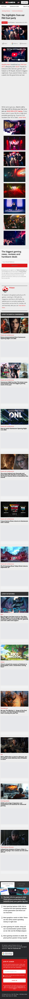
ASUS (17, 67)
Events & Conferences (17, 11)
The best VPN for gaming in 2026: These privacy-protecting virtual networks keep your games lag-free (15, 899)
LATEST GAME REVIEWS (21, 885)
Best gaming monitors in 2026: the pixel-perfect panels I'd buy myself (15, 937)
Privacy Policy (20, 986)
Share (5, 43)
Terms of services (21, 270)
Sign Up (14, 980)
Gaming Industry (6, 11)
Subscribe (24, 2)
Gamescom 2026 (14, 6)
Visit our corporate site (14, 948)
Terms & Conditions (13, 987)
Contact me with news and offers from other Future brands (15, 976)
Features (4, 22)
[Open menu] (3, 2)
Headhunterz (6, 64)
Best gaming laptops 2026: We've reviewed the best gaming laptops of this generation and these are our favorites (15, 909)
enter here (22, 117)
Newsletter (24, 43)
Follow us (16, 43)
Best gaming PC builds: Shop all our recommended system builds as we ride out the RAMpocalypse (14, 929)
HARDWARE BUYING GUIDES (7, 885)
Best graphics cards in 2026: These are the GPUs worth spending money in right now (15, 920)
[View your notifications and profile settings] (14, 2)
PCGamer (12, 22)
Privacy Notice (22, 271)
